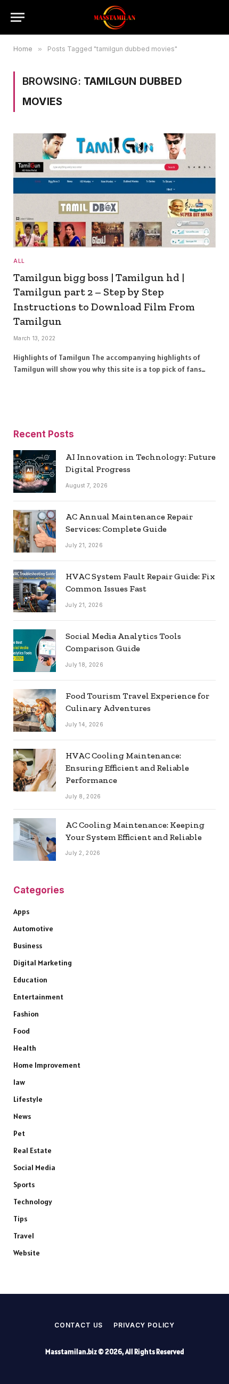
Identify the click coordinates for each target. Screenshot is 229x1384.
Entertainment (38, 997)
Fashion (26, 1014)
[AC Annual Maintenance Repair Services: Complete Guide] (34, 531)
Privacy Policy (144, 1325)
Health (24, 1048)
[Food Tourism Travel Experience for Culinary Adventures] (34, 710)
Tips (20, 1218)
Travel (23, 1236)
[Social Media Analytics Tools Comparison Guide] (34, 650)
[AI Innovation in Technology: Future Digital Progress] (34, 471)
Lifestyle (28, 1099)
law (19, 1082)
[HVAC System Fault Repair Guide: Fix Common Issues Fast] (34, 591)
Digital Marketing (42, 962)
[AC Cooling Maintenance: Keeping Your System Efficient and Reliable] (34, 839)
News (22, 1116)
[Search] (212, 17)
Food (21, 1031)
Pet (19, 1133)
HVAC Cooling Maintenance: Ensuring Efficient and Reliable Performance (127, 767)
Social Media (34, 1167)
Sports (24, 1184)
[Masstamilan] (114, 17)
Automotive (33, 928)
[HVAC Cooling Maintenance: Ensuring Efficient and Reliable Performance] (34, 770)
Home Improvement (46, 1065)
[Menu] (17, 17)
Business (27, 945)
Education (30, 980)
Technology (32, 1201)
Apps (21, 911)
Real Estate (32, 1150)
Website (26, 1253)
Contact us (78, 1325)
